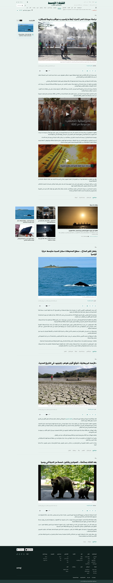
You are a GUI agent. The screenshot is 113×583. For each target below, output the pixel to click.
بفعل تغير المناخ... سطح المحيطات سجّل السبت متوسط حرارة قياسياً (24, 35)
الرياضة (45, 7)
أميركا (76, 197)
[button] (67, 114)
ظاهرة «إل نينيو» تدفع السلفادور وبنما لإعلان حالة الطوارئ (83, 231)
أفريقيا (88, 562)
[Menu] (96, 7)
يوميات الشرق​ (50, 7)
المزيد (27, 7)
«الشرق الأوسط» (89, 65)
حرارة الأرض (88, 351)
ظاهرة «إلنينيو (69, 419)
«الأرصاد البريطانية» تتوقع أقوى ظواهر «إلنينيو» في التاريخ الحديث (68, 363)
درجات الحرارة (82, 197)
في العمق (41, 7)
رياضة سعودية (94, 569)
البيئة (76, 351)
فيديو (37, 7)
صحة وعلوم (59, 7)
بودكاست (34, 7)
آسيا (88, 560)
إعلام (67, 562)
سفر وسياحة (45, 558)
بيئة (96, 15)
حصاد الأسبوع (87, 569)
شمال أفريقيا (93, 560)
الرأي (72, 7)
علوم (60, 558)
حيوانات (89, 541)
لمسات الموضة (45, 560)
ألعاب (30, 7)
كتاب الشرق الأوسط (79, 560)
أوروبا (88, 558)
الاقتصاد (69, 7)
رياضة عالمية (95, 573)
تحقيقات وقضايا (87, 571)
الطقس (83, 450)
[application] (67, 114)
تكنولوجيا (54, 7)
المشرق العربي (93, 562)
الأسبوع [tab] (18, 20)
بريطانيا (74, 450)
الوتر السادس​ (66, 558)
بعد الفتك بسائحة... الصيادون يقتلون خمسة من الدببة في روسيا (69, 462)
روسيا (85, 541)
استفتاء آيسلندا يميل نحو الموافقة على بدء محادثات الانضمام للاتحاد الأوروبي (77, 9)
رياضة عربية (95, 571)
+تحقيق (88, 573)
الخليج (94, 558)
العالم (75, 7)
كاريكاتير (81, 558)
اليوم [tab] (20, 20)
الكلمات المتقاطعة (65, 569)
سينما (67, 560)
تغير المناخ (89, 197)
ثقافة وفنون (64, 7)
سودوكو (67, 571)
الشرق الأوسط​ (79, 7)
